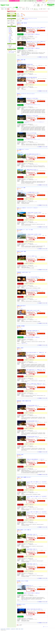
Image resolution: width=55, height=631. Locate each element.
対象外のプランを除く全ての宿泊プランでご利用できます (32, 34)
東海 (9, 37)
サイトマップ (40, 2)
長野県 (10, 35)
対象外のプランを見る (24, 39)
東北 (9, 29)
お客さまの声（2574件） (20, 190)
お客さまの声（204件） (20, 532)
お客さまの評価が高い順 (25, 19)
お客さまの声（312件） (20, 480)
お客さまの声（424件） (20, 607)
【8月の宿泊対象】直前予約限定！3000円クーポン (32, 405)
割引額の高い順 (26, 18)
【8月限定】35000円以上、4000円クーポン (31, 534)
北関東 (9, 30)
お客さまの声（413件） (20, 254)
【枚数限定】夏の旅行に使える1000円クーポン (32, 169)
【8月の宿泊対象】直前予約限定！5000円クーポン (32, 436)
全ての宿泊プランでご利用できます (29, 71)
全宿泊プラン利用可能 (11, 51)
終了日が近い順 (35, 18)
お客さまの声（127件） (20, 62)
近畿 (9, 38)
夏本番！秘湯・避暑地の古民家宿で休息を (31, 77)
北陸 (9, 36)
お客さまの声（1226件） (20, 457)
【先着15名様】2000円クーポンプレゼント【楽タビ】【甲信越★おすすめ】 (36, 27)
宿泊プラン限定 (11, 52)
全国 (21, 14)
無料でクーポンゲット (41, 30)
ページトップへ (46, 626)
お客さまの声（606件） (20, 308)
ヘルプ (33, 2)
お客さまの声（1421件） (20, 232)
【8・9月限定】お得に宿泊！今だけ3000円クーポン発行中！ (34, 212)
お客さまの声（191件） (20, 275)
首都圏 (9, 31)
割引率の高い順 (30, 18)
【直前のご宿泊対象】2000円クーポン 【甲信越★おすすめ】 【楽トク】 (35, 369)
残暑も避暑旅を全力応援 (29, 64)
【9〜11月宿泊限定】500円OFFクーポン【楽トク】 (32, 192)
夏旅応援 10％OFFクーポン (29, 585)
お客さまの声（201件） (20, 96)
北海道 (9, 28)
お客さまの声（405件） (20, 152)
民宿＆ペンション (11, 47)
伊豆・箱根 (10, 32)
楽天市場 (48, 2)
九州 (9, 41)
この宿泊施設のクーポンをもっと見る (42, 146)
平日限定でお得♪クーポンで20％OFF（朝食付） (32, 115)
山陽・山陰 (10, 39)
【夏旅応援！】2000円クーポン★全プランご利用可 (32, 310)
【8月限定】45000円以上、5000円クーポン (31, 549)
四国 (9, 40)
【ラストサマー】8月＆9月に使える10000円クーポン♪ (33, 290)
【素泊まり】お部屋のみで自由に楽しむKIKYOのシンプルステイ (32, 104)
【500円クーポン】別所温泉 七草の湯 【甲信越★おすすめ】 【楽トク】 (35, 383)
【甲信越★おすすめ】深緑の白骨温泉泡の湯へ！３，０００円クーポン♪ (35, 459)
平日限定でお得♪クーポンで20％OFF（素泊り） (32, 98)
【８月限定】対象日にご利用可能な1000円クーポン (32, 330)
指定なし (22, 15)
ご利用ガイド (36, 2)
